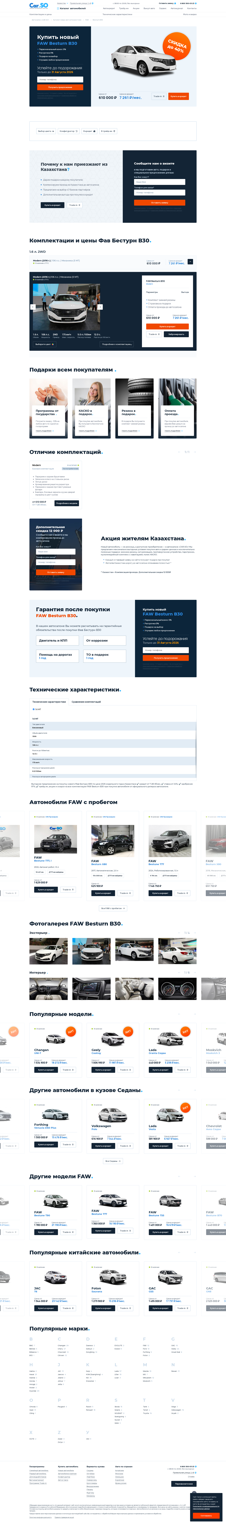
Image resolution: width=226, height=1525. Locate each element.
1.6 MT (38, 709)
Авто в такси (63, 1480)
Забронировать (176, 334)
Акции (136, 8)
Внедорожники (93, 1486)
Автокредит (109, 8)
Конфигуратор (64, 1477)
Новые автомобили (66, 1470)
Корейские (119, 1480)
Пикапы (90, 1489)
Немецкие (119, 1477)
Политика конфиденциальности (40, 1517)
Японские (119, 1474)
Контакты (192, 8)
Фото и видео (190, 14)
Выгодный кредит (36, 1480)
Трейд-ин (124, 8)
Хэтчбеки (90, 1474)
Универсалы (92, 1480)
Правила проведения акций (64, 1517)
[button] (33, 307)
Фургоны (90, 1493)
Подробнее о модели (66, 503)
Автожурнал (177, 8)
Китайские (119, 1470)
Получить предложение (60, 87)
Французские (120, 1483)
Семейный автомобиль (38, 1470)
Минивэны (91, 1496)
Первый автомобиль (37, 1474)
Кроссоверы (92, 1483)
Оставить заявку (159, 202)
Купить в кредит (179, 96)
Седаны (90, 1470)
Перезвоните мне (184, 1484)
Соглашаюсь (206, 1516)
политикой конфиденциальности (48, 96)
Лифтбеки (91, 1477)
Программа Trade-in (38, 1483)
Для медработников (37, 1477)
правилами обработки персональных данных (166, 210)
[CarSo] (43, 6)
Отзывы (191, 1476)
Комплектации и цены (40, 14)
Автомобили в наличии (67, 1474)
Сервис (162, 8)
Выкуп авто (149, 8)
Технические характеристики (117, 14)
